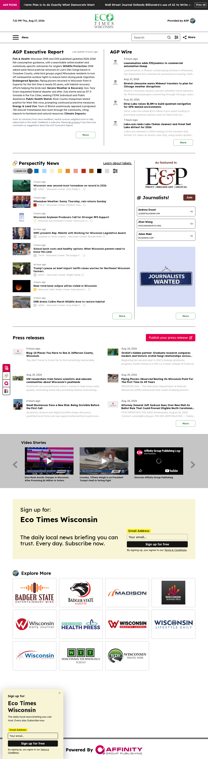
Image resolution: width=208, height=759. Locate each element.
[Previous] (15, 464)
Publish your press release (168, 337)
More (86, 134)
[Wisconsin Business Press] (173, 592)
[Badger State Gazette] (81, 592)
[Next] (193, 464)
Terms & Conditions (175, 550)
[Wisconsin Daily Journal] (34, 624)
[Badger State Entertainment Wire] (34, 592)
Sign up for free (157, 544)
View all (200, 4)
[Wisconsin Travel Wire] (127, 655)
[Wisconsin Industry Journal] (127, 624)
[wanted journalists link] (166, 178)
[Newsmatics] (6, 391)
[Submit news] (6, 368)
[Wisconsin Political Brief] (34, 655)
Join (189, 197)
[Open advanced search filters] (176, 37)
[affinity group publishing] (6, 383)
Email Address (138, 531)
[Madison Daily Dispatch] (127, 592)
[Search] (169, 37)
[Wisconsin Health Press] (81, 624)
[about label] (35, 189)
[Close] (59, 693)
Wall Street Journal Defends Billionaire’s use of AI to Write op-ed (151, 5)
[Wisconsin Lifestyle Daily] (173, 624)
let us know (74, 122)
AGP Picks (10, 4)
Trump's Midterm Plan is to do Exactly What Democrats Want (51, 5)
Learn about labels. (117, 163)
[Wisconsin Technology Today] (81, 655)
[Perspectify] (6, 376)
